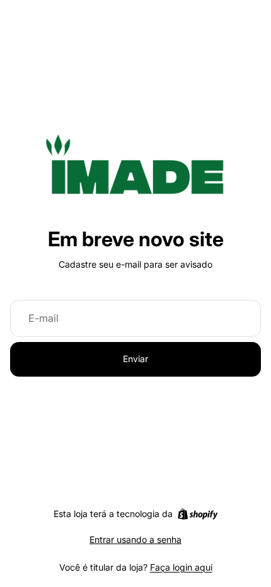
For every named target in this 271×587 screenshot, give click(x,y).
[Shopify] (197, 514)
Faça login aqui (181, 567)
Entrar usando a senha (135, 539)
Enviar (135, 358)
